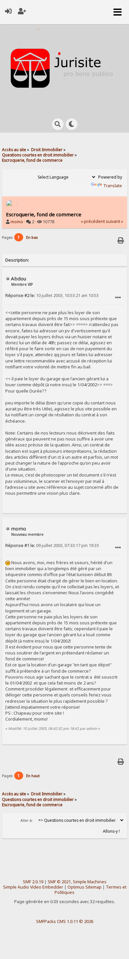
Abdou (18, 278)
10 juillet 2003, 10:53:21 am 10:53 (52, 295)
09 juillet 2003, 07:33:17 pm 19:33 (52, 545)
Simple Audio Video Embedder (33, 887)
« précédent (93, 221)
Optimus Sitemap (84, 887)
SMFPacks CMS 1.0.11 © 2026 (64, 921)
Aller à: (27, 820)
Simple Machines (90, 882)
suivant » (114, 221)
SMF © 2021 (59, 882)
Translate (112, 185)
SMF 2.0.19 (33, 882)
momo (17, 222)
